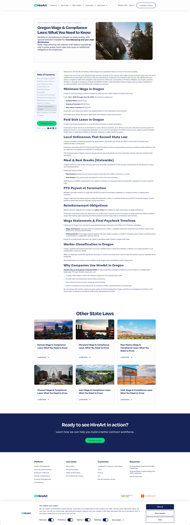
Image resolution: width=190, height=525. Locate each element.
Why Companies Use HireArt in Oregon (46, 114)
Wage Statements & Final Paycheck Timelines (45, 102)
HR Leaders (70, 466)
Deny (160, 520)
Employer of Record (41, 473)
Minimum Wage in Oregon (46, 78)
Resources (47, 22)
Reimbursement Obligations (46, 97)
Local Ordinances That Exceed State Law (44, 85)
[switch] (70, 519)
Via (99, 476)
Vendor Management (42, 466)
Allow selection (160, 513)
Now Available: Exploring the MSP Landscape (142, 467)
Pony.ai (100, 473)
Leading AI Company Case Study (110, 466)
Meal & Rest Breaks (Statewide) (43, 91)
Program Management (42, 479)
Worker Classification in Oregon (46, 108)
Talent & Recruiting (73, 473)
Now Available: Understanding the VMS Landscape (142, 472)
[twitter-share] (51, 128)
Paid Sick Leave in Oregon (45, 81)
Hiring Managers (72, 469)
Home (39, 22)
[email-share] (48, 128)
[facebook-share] (56, 128)
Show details (116, 520)
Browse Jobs (122, 5)
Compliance (38, 482)
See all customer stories (106, 479)
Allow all (160, 507)
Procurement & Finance (74, 476)
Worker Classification (42, 476)
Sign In (131, 5)
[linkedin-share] (53, 128)
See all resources (136, 476)
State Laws (56, 22)
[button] (54, 5)
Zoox (99, 469)
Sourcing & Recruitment (43, 469)
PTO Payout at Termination (46, 95)
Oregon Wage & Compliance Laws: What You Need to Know (72, 22)
